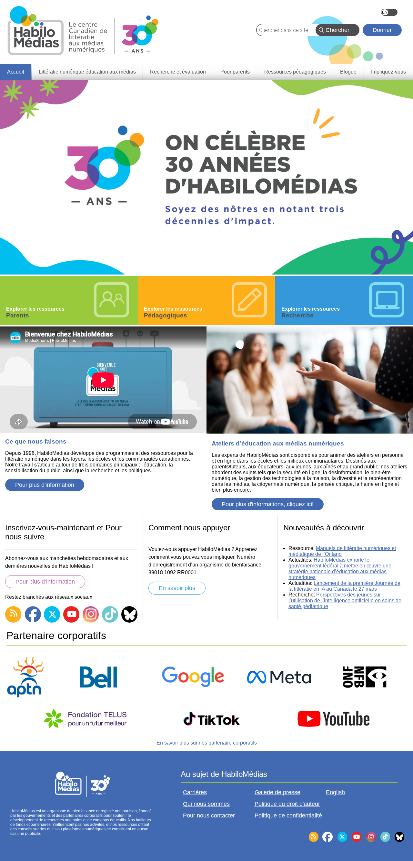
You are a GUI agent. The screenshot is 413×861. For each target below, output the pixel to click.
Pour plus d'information (44, 485)
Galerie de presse (277, 792)
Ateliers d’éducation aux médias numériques (278, 443)
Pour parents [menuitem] (235, 72)
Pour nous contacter (209, 815)
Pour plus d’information (45, 581)
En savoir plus (177, 588)
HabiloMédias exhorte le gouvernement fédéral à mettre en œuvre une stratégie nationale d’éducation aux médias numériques (339, 568)
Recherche (297, 315)
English (389, 12)
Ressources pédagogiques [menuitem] (295, 72)
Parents (17, 315)
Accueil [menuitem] (15, 72)
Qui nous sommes (206, 804)
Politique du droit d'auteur (287, 804)
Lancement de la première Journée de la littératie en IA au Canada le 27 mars (344, 586)
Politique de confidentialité (288, 815)
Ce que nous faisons (35, 441)
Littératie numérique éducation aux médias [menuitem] (87, 72)
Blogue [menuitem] (348, 72)
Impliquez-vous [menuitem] (388, 72)
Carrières (195, 792)
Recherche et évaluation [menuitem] (178, 72)
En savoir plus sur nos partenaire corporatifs (206, 743)
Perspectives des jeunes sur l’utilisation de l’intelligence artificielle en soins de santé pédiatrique (344, 600)
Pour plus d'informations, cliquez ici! (268, 504)
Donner (382, 30)
